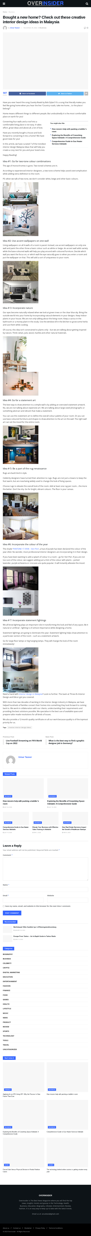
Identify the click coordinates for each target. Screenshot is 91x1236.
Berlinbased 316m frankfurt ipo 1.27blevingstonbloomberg (35, 927)
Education (8, 977)
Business (12, 12)
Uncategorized (10, 1049)
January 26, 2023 (20, 930)
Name (6, 885)
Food (5, 995)
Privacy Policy (40, 1228)
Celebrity (7, 963)
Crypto (6, 968)
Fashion (6, 986)
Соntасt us (17, 1228)
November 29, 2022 (30, 28)
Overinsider (12, 1232)
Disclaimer (28, 1228)
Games (6, 999)
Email (6, 895)
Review (6, 1027)
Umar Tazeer (15, 28)
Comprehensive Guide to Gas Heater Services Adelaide (65, 1132)
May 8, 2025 (67, 832)
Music (5, 1013)
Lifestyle (7, 1008)
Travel (6, 1045)
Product (7, 1022)
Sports (6, 1031)
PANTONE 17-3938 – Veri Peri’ (26, 549)
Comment (8, 855)
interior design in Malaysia (30, 694)
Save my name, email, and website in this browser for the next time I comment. (38, 906)
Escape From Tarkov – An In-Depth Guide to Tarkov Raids (35, 936)
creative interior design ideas (19, 727)
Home (5, 12)
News (5, 1018)
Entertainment (10, 981)
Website (50, 895)
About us (6, 1228)
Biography (8, 954)
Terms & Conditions (56, 1228)
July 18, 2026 (52, 807)
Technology (8, 1036)
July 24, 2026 (8, 807)
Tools (5, 1040)
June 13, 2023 (19, 939)
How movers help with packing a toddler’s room (62, 1094)
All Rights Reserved (23, 1232)
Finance (6, 990)
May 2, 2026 (37, 832)
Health (6, 1004)
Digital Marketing (11, 972)
